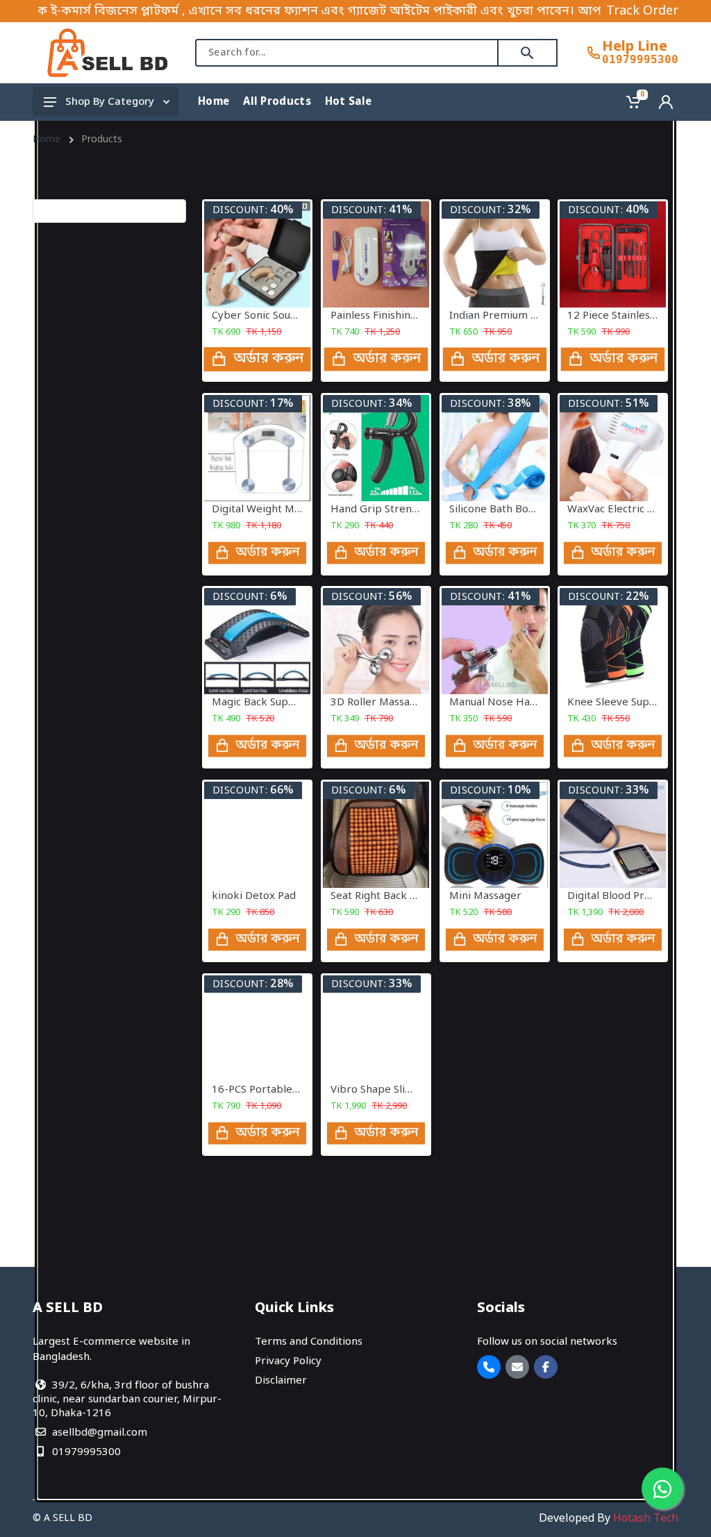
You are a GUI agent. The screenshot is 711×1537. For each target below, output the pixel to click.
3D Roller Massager (379, 702)
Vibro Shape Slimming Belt (396, 1089)
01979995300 (640, 59)
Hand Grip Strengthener (391, 509)
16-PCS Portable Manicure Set (286, 1089)
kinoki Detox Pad (254, 896)
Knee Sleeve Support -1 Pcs (635, 702)
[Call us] (489, 1367)
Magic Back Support (261, 702)
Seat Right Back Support (390, 896)
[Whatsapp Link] (662, 1488)
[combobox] (347, 53)
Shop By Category (109, 102)
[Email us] (517, 1367)
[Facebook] (546, 1367)
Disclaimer (281, 1381)
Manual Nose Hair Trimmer (517, 702)
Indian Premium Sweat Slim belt (528, 316)
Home (46, 139)
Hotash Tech (645, 1519)
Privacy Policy (288, 1361)
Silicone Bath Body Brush (510, 509)
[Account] (665, 102)
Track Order (642, 11)
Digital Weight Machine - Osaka (289, 509)
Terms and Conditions (308, 1342)
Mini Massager (485, 896)
